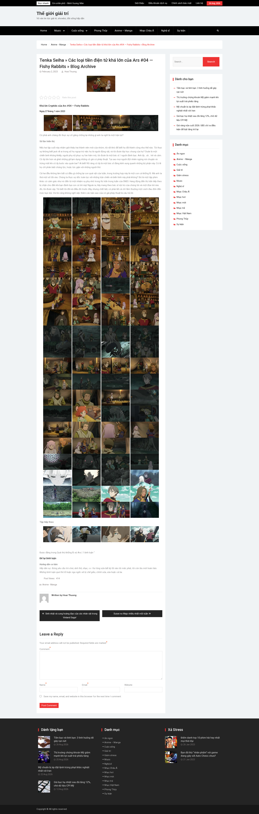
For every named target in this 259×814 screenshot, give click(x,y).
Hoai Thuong (71, 71)
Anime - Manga (49, 584)
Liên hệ (199, 3)
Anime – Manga (123, 30)
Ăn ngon (181, 153)
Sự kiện (181, 30)
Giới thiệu (139, 3)
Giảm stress (183, 175)
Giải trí (180, 170)
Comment (44, 649)
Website (128, 685)
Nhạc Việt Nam (184, 213)
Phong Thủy (100, 30)
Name (42, 685)
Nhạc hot (181, 197)
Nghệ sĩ (165, 30)
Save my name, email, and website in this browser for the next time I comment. (82, 696)
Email (84, 685)
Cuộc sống (77, 30)
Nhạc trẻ (181, 208)
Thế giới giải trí (52, 13)
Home (43, 30)
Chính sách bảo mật (181, 3)
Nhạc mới (181, 202)
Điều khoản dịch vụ (158, 3)
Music (57, 30)
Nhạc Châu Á (147, 30)
